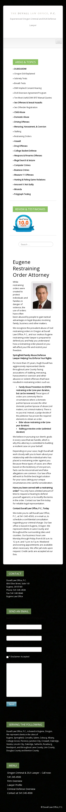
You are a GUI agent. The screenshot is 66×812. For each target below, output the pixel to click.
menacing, (41, 372)
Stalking (17, 131)
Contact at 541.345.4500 (20, 792)
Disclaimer (15, 656)
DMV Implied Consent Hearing (27, 88)
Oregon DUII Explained (24, 73)
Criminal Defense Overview (21, 788)
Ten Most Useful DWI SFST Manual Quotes (33, 97)
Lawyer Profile (14, 784)
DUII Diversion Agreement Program (30, 93)
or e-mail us (40, 516)
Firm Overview (14, 780)
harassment (19, 375)
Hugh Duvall (42, 363)
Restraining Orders (22, 136)
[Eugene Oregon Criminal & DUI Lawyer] (33, 13)
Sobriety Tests (20, 78)
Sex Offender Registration (25, 107)
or (26, 375)
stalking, (32, 372)
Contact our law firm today (38, 500)
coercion (32, 375)
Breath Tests (20, 83)
